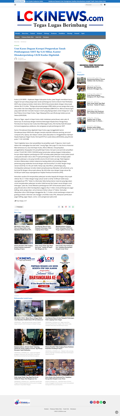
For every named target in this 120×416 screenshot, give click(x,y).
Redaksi (17, 37)
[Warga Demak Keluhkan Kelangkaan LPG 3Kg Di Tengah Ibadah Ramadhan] (81, 96)
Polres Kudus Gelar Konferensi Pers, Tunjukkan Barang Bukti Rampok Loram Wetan (64, 247)
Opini (82, 33)
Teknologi (69, 33)
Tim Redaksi (21, 58)
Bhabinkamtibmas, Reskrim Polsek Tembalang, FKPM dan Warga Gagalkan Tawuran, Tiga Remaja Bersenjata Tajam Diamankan (64, 228)
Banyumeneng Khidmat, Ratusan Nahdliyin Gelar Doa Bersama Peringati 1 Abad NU (96, 80)
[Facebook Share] (59, 207)
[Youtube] (97, 402)
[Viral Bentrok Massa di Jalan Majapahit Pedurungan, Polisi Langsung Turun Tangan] (44, 219)
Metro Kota (25, 33)
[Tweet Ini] (62, 207)
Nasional (32, 33)
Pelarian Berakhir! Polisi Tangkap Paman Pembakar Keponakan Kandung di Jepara (23, 247)
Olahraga (46, 33)
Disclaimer (46, 37)
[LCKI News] (60, 19)
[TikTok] (104, 402)
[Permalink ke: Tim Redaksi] (15, 59)
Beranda (17, 33)
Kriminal (39, 33)
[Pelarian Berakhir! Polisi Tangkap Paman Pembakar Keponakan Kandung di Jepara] (23, 239)
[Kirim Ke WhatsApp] (73, 207)
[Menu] (15, 4)
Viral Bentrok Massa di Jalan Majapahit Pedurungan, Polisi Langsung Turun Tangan (43, 228)
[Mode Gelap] (105, 4)
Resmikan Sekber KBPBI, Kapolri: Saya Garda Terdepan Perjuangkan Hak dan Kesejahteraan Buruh (95, 128)
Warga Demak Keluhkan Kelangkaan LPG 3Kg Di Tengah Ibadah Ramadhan (96, 96)
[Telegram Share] (69, 207)
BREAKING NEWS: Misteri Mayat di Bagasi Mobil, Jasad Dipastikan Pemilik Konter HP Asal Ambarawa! (22, 228)
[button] (101, 4)
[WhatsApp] (101, 402)
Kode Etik (38, 37)
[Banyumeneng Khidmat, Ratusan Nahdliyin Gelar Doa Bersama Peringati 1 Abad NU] (81, 80)
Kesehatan (54, 33)
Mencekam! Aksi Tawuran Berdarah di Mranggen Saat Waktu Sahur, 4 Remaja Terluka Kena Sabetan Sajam (95, 88)
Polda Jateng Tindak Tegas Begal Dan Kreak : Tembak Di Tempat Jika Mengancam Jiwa (44, 247)
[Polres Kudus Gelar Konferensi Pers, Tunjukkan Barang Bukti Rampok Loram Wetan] (65, 239)
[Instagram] (94, 402)
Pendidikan (62, 33)
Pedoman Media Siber (28, 37)
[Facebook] (91, 402)
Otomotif (76, 33)
